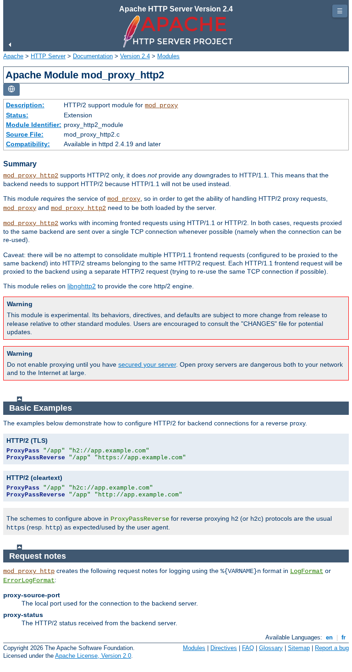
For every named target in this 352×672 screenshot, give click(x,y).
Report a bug (332, 647)
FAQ (248, 647)
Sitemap (299, 647)
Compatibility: (28, 144)
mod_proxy (161, 105)
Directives (223, 647)
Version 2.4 (135, 56)
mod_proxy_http (29, 571)
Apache (13, 56)
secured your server (147, 364)
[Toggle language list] (11, 89)
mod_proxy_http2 (30, 175)
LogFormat (306, 571)
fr (343, 637)
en (329, 637)
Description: (25, 105)
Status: (17, 115)
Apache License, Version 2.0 (93, 655)
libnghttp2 (81, 286)
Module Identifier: (33, 124)
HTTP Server (48, 56)
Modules (168, 56)
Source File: (25, 134)
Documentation (93, 56)
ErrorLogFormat (29, 580)
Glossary (271, 647)
